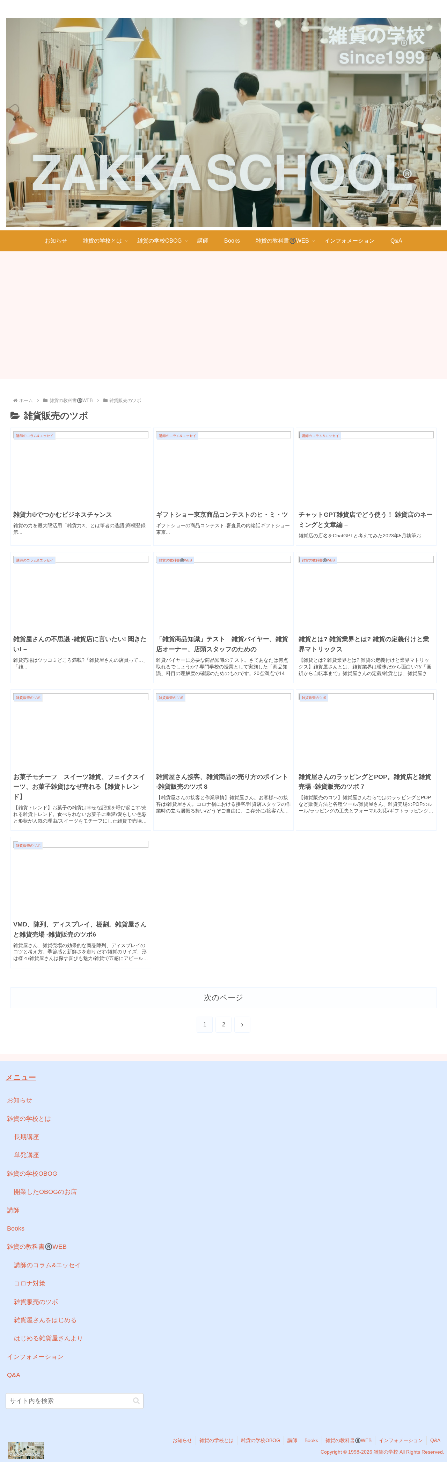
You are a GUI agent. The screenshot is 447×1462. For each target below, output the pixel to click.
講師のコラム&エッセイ (47, 1265)
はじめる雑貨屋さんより (48, 1338)
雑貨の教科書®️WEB (37, 1246)
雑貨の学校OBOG (32, 1173)
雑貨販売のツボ (36, 1301)
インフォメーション (35, 1356)
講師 (13, 1210)
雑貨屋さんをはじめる (45, 1320)
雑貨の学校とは (29, 1118)
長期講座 (26, 1136)
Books (15, 1228)
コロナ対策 (29, 1283)
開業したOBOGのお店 (45, 1191)
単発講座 (26, 1155)
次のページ (223, 997)
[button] (136, 1401)
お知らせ (19, 1100)
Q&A (13, 1374)
